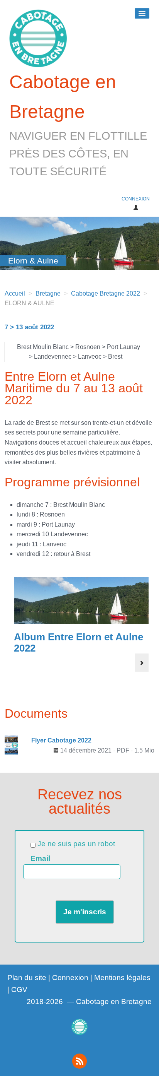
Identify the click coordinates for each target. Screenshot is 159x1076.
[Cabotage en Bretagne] (79, 1027)
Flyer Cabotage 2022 (61, 740)
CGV (19, 989)
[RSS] (79, 1061)
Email (40, 858)
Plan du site (26, 977)
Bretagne (48, 293)
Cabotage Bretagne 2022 (105, 293)
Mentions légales (122, 977)
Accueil (15, 293)
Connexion (70, 977)
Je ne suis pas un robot (75, 844)
